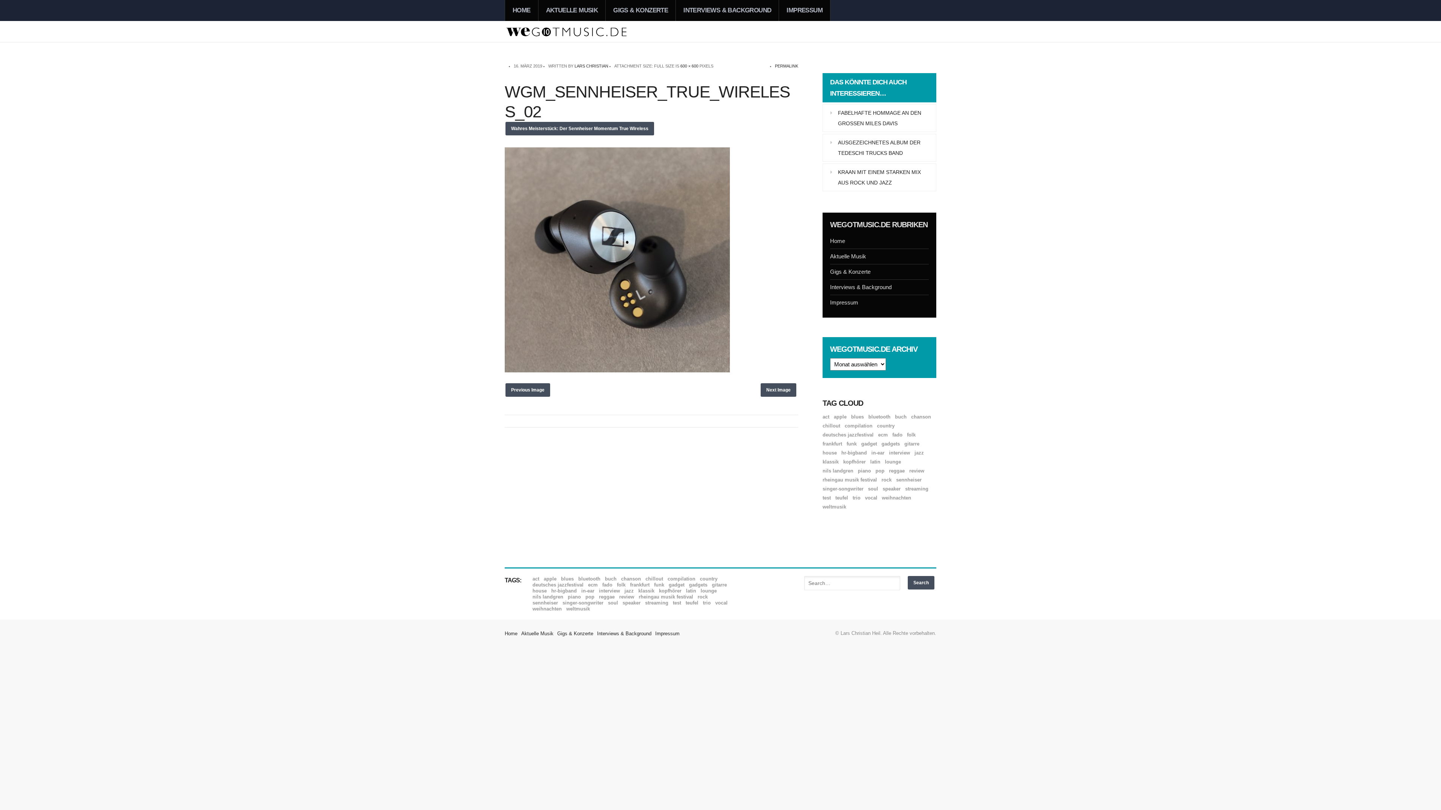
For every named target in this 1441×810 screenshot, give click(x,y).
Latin (875, 462)
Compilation (858, 426)
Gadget (869, 444)
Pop (879, 471)
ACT (826, 417)
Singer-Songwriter (843, 489)
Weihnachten (896, 498)
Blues (857, 417)
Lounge (893, 462)
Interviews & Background (727, 10)
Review (916, 471)
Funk (852, 444)
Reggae (897, 471)
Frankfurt (832, 444)
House (830, 453)
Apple (840, 417)
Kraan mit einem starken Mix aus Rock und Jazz (879, 177)
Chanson (921, 417)
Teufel (841, 498)
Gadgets (890, 444)
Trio (856, 498)
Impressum (805, 10)
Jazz (919, 453)
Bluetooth (879, 417)
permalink (786, 66)
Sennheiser (909, 480)
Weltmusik (834, 507)
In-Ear (877, 453)
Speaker (892, 489)
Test (827, 498)
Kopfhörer (854, 462)
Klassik (831, 462)
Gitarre (911, 444)
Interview (899, 453)
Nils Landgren (838, 471)
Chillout (831, 426)
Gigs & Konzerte (640, 10)
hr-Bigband (854, 453)
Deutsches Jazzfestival (848, 435)
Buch (901, 417)
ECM (883, 435)
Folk (911, 435)
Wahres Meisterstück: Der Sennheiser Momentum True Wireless (579, 128)
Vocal (871, 498)
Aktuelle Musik (572, 10)
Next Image (778, 390)
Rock (886, 480)
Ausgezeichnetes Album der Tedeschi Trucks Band (879, 148)
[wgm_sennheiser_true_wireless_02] (617, 370)
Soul (873, 489)
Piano (864, 471)
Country (886, 426)
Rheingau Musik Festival (850, 480)
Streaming (916, 489)
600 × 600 (689, 66)
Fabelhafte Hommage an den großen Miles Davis (879, 118)
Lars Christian (591, 66)
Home (522, 10)
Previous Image (528, 390)
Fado (897, 435)
